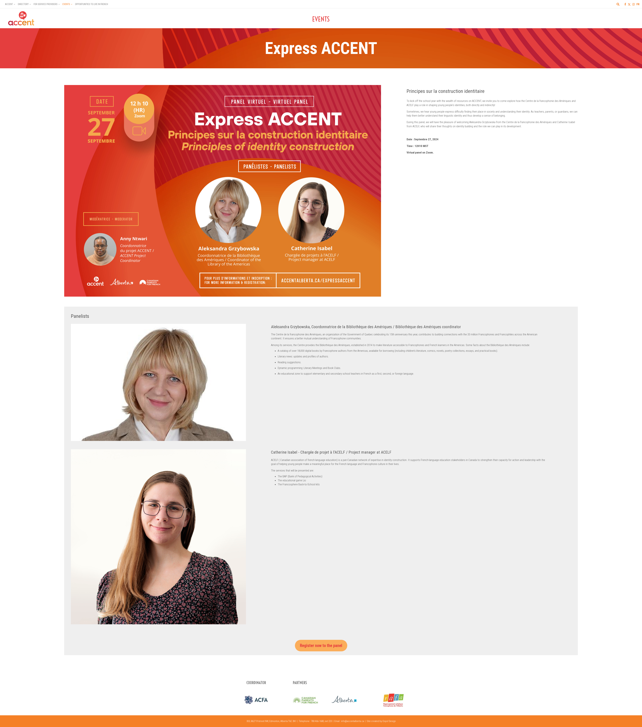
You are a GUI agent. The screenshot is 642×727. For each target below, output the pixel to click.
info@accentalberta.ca (352, 721)
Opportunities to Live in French (91, 4)
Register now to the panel (321, 645)
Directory (23, 4)
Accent (9, 4)
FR (637, 4)
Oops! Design (389, 721)
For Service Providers (46, 4)
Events (66, 4)
